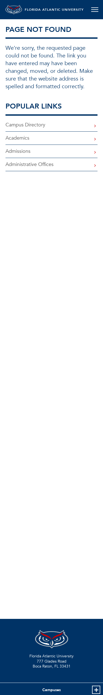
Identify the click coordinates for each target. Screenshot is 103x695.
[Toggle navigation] (94, 9)
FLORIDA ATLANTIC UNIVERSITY (54, 9)
